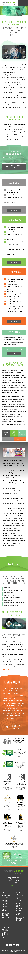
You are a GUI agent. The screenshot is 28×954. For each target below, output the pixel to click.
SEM (3, 937)
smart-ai (4, 906)
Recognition (20, 896)
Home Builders (5, 910)
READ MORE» (6, 669)
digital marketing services (14, 706)
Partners (19, 897)
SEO (3, 935)
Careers (18, 894)
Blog (18, 903)
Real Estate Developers (6, 914)
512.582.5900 (14, 883)
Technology (6, 896)
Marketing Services (5, 928)
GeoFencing (5, 934)
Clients (18, 900)
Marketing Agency (5, 931)
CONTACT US (14, 885)
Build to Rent (6, 918)
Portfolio (19, 899)
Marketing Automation (5, 902)
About (18, 893)
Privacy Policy (19, 909)
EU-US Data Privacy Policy (20, 918)
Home (3, 893)
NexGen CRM (5, 897)
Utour (3, 905)
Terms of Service (19, 914)
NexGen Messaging (5, 899)
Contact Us (20, 906)
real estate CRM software (15, 703)
